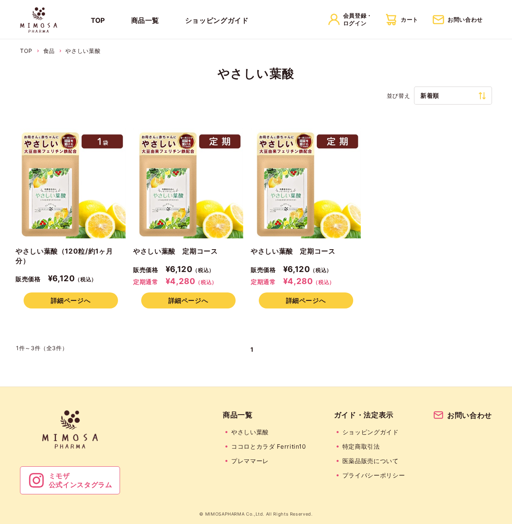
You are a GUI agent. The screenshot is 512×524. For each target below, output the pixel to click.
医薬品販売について (370, 461)
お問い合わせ (469, 415)
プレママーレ (250, 461)
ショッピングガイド (217, 20)
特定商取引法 (361, 446)
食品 (49, 50)
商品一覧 (145, 20)
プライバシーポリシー (373, 475)
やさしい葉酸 (82, 50)
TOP (98, 20)
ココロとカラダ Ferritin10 (268, 446)
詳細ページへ (71, 300)
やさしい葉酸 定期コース (175, 251)
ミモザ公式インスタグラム (80, 480)
